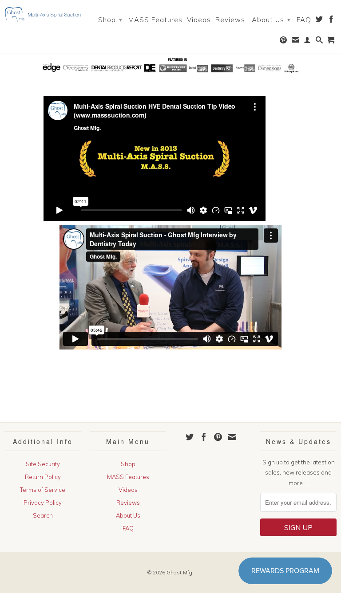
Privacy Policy (43, 502)
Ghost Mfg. (180, 572)
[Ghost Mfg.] (42, 15)
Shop (110, 20)
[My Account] (307, 41)
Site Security (43, 463)
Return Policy (43, 476)
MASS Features (155, 20)
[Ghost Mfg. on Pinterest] (283, 41)
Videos (199, 20)
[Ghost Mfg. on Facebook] (331, 21)
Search (43, 515)
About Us (271, 20)
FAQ (304, 20)
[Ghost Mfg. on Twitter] (319, 21)
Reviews (230, 20)
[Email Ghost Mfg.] (295, 41)
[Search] (319, 41)
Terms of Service (42, 489)
